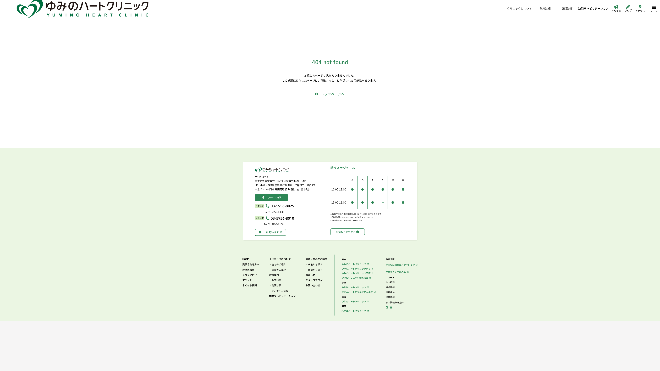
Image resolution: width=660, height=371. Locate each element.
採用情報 (390, 297)
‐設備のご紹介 (277, 269)
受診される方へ (250, 264)
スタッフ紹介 (249, 275)
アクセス (247, 280)
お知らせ (310, 275)
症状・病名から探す (316, 259)
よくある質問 (249, 285)
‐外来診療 (275, 280)
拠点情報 (390, 287)
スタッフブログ (314, 280)
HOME (245, 259)
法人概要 (390, 282)
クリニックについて (280, 259)
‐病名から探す (314, 264)
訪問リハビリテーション (282, 296)
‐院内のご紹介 (277, 264)
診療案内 (274, 275)
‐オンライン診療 (278, 290)
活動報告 (390, 292)
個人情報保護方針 (395, 302)
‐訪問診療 (275, 285)
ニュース (390, 277)
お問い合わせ (313, 285)
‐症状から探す (314, 269)
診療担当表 (248, 269)
